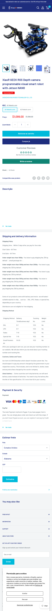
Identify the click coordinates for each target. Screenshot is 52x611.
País (3, 442)
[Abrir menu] (3, 8)
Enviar (8, 562)
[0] (47, 7)
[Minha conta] (42, 7)
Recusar (25, 599)
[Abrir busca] (38, 7)
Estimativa (10, 479)
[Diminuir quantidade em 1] (15, 124)
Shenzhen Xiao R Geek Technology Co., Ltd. (17, 97)
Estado (4, 454)
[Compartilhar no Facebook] (34, 178)
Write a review (26, 161)
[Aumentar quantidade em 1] (27, 124)
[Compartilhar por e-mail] (48, 178)
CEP (3, 464)
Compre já (26, 141)
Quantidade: (6, 125)
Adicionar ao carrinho (26, 134)
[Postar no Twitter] (43, 178)
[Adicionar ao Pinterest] (38, 178)
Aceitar (24, 593)
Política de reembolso (9, 490)
